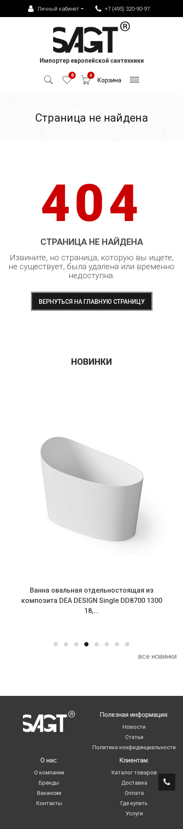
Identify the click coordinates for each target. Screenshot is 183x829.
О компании (49, 772)
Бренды (49, 783)
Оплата (134, 793)
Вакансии (49, 793)
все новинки (157, 656)
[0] (67, 82)
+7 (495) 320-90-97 (127, 9)
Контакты (49, 803)
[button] (56, 644)
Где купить (134, 803)
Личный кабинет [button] (58, 9)
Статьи (134, 737)
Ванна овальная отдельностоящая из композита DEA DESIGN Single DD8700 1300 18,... (91, 600)
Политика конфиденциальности (134, 747)
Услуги (134, 813)
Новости (134, 727)
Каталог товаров (134, 772)
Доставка (134, 783)
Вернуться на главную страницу (92, 301)
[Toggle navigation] (134, 82)
